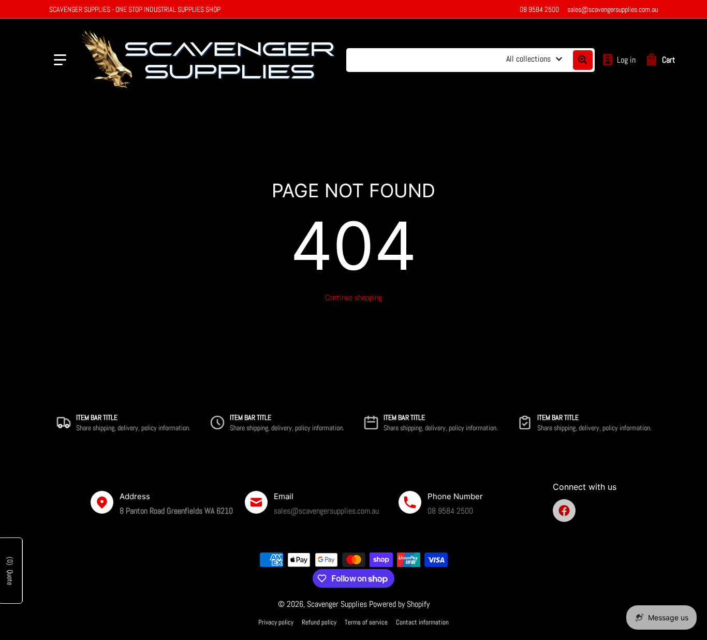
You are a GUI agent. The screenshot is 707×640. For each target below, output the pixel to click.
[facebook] (564, 510)
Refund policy (319, 622)
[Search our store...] (583, 60)
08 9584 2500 (539, 9)
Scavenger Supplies (337, 604)
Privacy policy (275, 622)
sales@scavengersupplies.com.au (612, 9)
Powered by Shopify (399, 604)
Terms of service (366, 622)
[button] (60, 60)
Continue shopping (353, 297)
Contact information (422, 622)
